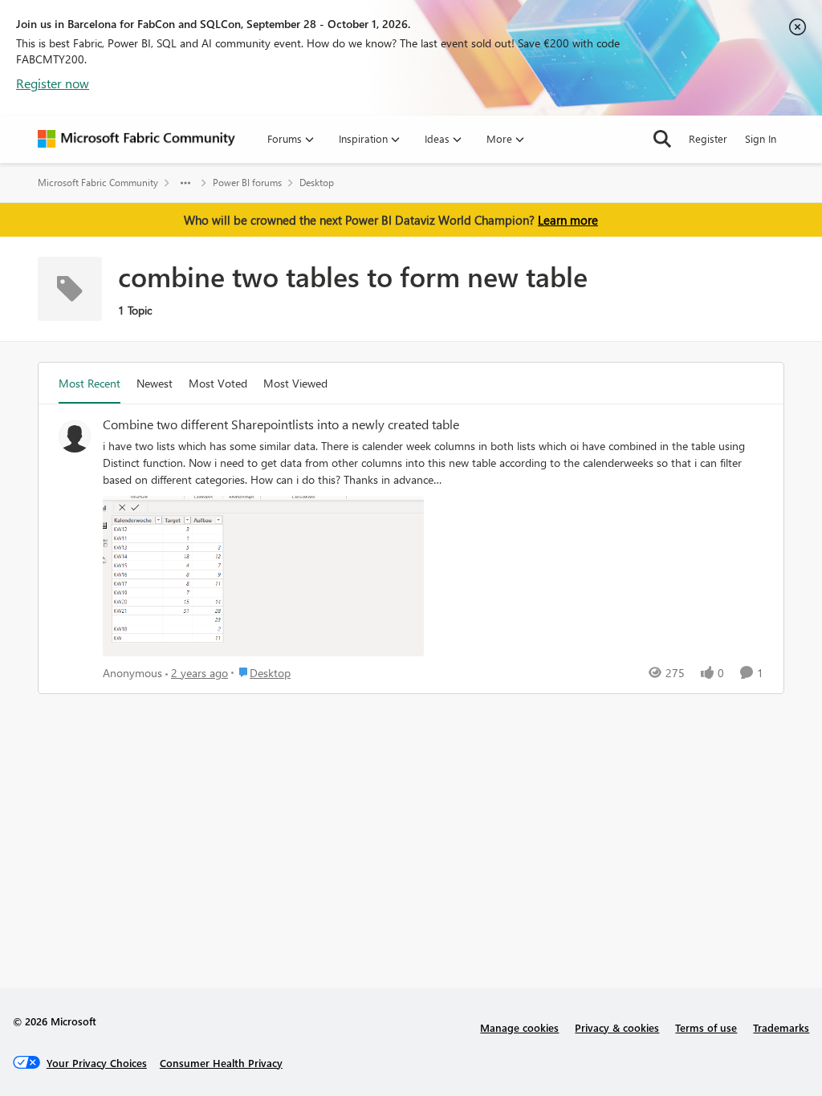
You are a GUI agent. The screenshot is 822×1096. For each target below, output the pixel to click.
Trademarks (781, 1027)
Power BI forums (247, 183)
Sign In (760, 138)
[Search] (662, 138)
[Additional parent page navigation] (185, 183)
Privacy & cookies (617, 1027)
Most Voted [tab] (218, 383)
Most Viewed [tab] (295, 383)
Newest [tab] (154, 383)
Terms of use (706, 1027)
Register (708, 138)
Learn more (568, 220)
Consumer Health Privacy (221, 1063)
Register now (52, 83)
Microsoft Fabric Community (98, 183)
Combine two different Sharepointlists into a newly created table (281, 424)
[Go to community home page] (136, 139)
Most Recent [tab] (89, 383)
